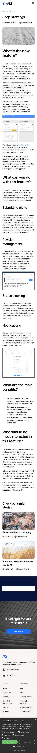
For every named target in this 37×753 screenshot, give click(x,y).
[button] (32, 3)
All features (7, 693)
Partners (5, 712)
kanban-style (23, 145)
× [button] (35, 719)
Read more (26, 728)
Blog (4, 11)
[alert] (18, 735)
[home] (7, 3)
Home (4, 689)
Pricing (5, 707)
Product (12, 11)
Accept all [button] (9, 742)
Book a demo (18, 631)
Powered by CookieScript (18, 750)
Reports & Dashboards (7, 702)
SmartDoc (6, 697)
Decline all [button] (27, 742)
